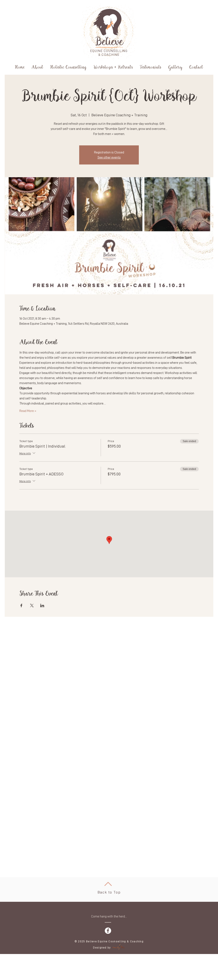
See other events (109, 157)
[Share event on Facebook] (21, 605)
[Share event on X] (32, 605)
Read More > (27, 411)
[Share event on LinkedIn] (42, 605)
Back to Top (109, 892)
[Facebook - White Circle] (108, 930)
